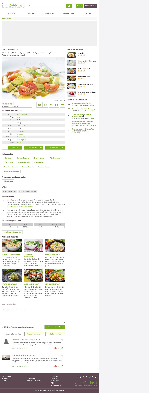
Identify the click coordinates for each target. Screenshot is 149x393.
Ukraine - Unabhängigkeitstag (82, 103)
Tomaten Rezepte (44, 167)
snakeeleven (76, 133)
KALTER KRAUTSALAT (9, 284)
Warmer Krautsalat (84, 76)
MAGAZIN (49, 13)
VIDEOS (88, 13)
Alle (55, 334)
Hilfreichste (12, 334)
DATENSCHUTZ (31, 379)
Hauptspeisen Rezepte (11, 171)
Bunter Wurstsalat (84, 69)
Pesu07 (91, 105)
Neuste (34, 334)
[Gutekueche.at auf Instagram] (86, 377)
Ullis (14, 356)
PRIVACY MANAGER (33, 381)
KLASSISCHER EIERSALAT (11, 254)
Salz (18, 117)
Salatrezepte (8, 158)
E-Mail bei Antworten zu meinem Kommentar (18, 327)
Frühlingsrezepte (55, 158)
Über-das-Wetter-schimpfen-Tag (83, 129)
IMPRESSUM (6, 376)
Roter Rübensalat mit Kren (86, 92)
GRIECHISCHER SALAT (31, 284)
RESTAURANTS (56, 385)
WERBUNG (54, 376)
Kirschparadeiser (22, 137)
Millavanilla (16, 340)
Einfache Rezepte (39, 158)
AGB (27, 376)
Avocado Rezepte (28, 167)
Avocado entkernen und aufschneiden (20, 206)
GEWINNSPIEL (56, 381)
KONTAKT (5, 379)
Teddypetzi (92, 118)
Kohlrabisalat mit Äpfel (85, 84)
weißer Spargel (22, 114)
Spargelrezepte (39, 162)
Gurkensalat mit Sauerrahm (87, 61)
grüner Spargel (21, 140)
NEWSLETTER (55, 379)
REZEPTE (11, 13)
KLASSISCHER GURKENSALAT (29, 255)
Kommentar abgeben (55, 327)
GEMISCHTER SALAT (52, 284)
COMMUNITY (68, 13)
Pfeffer (19, 143)
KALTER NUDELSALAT (52, 254)
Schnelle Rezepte (23, 162)
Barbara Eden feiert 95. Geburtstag (83, 109)
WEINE (53, 383)
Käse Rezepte (8, 162)
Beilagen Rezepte (23, 158)
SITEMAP (5, 381)
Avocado (20, 134)
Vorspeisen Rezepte (10, 167)
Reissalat (81, 53)
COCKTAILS (30, 13)
